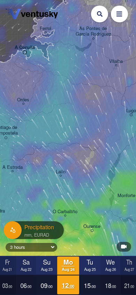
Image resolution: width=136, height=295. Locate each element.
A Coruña (25, 47)
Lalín (61, 172)
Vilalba (116, 61)
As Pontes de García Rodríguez (93, 31)
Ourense (91, 226)
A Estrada (12, 167)
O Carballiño (65, 212)
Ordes (23, 100)
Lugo (131, 111)
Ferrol (45, 28)
